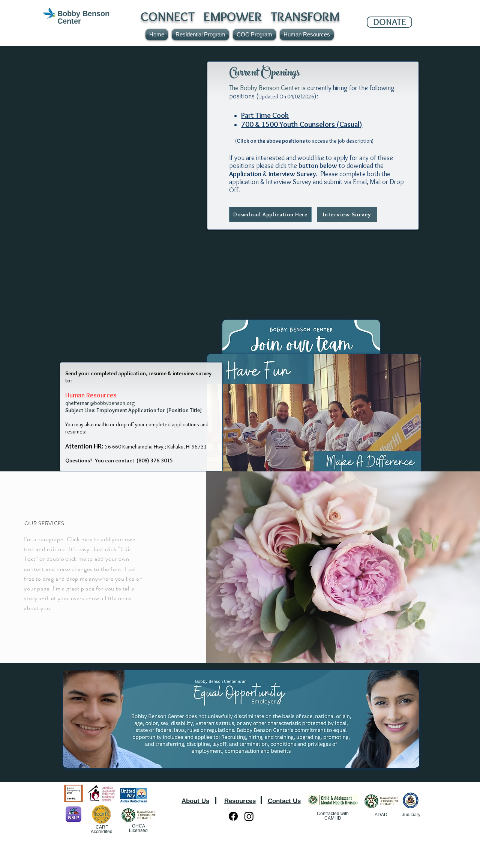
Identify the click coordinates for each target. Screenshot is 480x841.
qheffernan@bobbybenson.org (100, 403)
